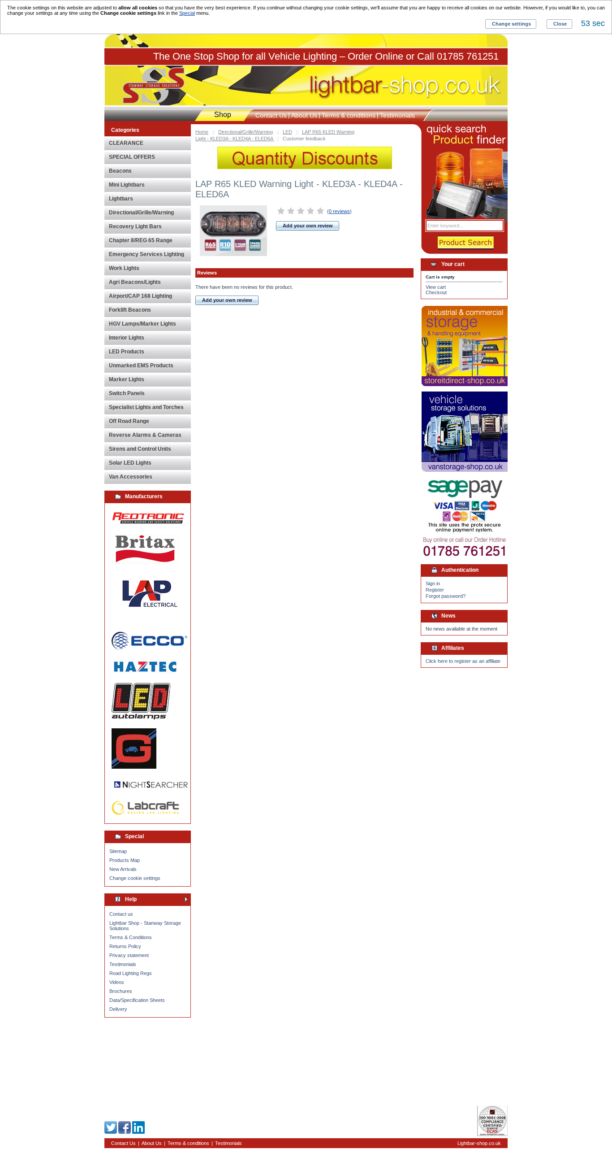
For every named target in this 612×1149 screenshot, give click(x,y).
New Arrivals (123, 869)
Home (201, 132)
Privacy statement (129, 955)
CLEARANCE (126, 143)
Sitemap (118, 851)
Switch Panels (127, 393)
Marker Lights (126, 379)
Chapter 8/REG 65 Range (140, 240)
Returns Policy (125, 946)
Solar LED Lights (130, 463)
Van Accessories (130, 477)
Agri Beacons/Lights (135, 282)
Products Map (124, 860)
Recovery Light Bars (135, 226)
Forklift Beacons (130, 310)
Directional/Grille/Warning (245, 132)
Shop (222, 114)
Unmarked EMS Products (141, 365)
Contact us (121, 914)
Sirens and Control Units (140, 449)
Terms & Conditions (130, 937)
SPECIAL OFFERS (132, 157)
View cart (436, 287)
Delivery (118, 1009)
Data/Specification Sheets (137, 1000)
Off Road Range (129, 421)
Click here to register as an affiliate (463, 661)
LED (287, 132)
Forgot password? (445, 596)
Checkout (436, 292)
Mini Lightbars (127, 185)
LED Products (126, 351)
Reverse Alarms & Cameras (145, 435)
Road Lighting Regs (130, 973)
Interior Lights (126, 338)
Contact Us (271, 115)
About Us (304, 115)
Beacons (120, 171)
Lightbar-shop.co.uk (479, 1143)
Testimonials (122, 964)
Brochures (120, 991)
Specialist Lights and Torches (146, 407)
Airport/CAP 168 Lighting (140, 296)
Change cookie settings (134, 878)
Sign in (433, 583)
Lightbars (121, 199)
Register (435, 589)
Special (187, 13)
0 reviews (339, 211)
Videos (116, 982)
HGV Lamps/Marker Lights (142, 324)
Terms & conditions (348, 115)
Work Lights (124, 268)
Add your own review (308, 225)
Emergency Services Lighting (146, 254)
